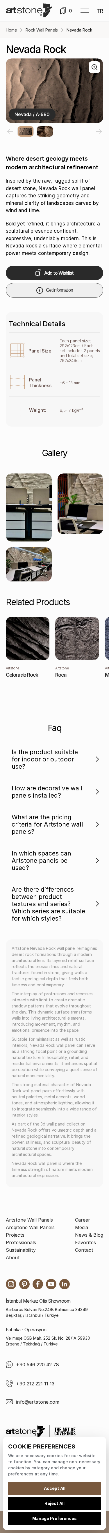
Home (11, 29)
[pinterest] (24, 1284)
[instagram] (11, 1284)
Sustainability (21, 1250)
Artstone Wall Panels (29, 1220)
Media (81, 1227)
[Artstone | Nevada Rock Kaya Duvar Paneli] (29, 507)
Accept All (54, 1488)
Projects (15, 1235)
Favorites (85, 1242)
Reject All (54, 1503)
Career (82, 1220)
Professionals (21, 1242)
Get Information (59, 290)
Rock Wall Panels (42, 29)
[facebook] (38, 1284)
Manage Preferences (54, 1518)
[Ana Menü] (85, 10)
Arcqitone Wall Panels (30, 1227)
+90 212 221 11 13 (35, 1384)
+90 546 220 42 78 (37, 1364)
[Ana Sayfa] (29, 10)
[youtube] (51, 1284)
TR (100, 11)
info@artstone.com (37, 1402)
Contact (84, 1250)
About (13, 1257)
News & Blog (89, 1235)
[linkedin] (64, 1284)
